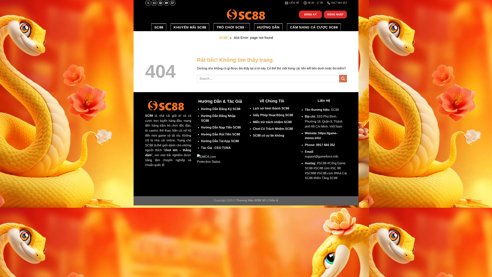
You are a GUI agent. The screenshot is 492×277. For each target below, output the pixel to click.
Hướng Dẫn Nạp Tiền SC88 (221, 127)
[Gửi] (343, 78)
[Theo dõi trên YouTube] (166, 3)
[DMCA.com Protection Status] (210, 159)
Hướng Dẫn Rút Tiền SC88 (220, 134)
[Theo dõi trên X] (148, 3)
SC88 (158, 27)
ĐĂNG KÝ (310, 14)
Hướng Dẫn (268, 27)
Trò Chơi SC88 (230, 27)
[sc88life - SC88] (246, 14)
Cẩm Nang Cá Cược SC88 (314, 27)
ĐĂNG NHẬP (335, 14)
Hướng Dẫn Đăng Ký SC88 (220, 109)
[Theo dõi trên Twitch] (172, 3)
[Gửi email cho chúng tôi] (154, 3)
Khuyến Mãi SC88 (190, 27)
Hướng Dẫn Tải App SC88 (220, 141)
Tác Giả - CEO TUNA (216, 147)
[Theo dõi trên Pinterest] (160, 3)
